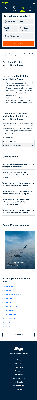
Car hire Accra (23, 54)
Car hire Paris (7, 323)
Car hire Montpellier (9, 319)
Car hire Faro (7, 303)
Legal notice (18, 375)
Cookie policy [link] (18, 382)
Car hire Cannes (8, 298)
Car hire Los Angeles (9, 307)
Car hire (4, 54)
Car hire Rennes (8, 327)
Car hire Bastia (7, 286)
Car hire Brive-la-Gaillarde (11, 294)
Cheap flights (18, 363)
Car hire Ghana (13, 54)
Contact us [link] (18, 371)
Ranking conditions (18, 378)
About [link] (18, 360)
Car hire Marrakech (9, 311)
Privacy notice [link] (18, 386)
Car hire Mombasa (9, 315)
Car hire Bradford (8, 290)
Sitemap (18, 389)
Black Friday (18, 367)
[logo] (5, 3)
